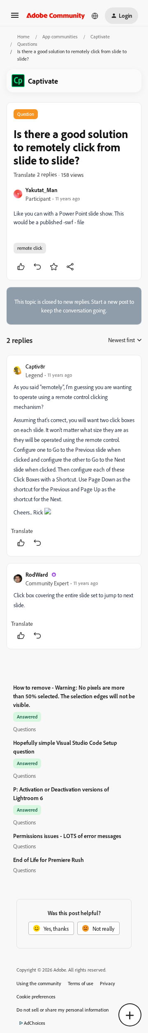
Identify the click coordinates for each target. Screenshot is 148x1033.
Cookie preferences (36, 996)
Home (23, 36)
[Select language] (95, 15)
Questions (27, 44)
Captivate (100, 36)
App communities (60, 36)
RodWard (36, 574)
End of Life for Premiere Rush (48, 859)
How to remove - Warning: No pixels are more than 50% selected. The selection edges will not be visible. (74, 696)
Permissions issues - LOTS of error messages (67, 835)
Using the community (38, 983)
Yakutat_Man (41, 189)
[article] (74, 455)
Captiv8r (35, 366)
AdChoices (34, 1023)
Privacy (107, 983)
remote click (29, 248)
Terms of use (80, 983)
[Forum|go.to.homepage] (55, 15)
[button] (15, 17)
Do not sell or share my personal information (62, 1010)
